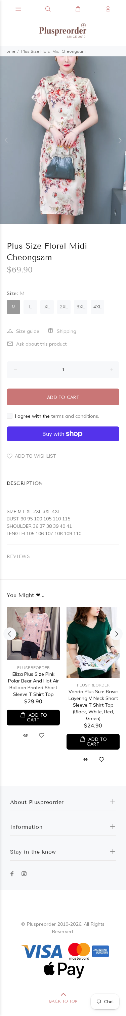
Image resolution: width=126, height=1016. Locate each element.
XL (47, 307)
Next (119, 140)
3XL (81, 307)
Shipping (66, 331)
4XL (97, 307)
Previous (6, 140)
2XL (64, 307)
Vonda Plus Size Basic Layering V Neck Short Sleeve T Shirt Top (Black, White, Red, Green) (93, 705)
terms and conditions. (75, 416)
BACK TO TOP (63, 1001)
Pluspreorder (33, 667)
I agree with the (57, 416)
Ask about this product (41, 344)
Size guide (27, 331)
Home (9, 51)
